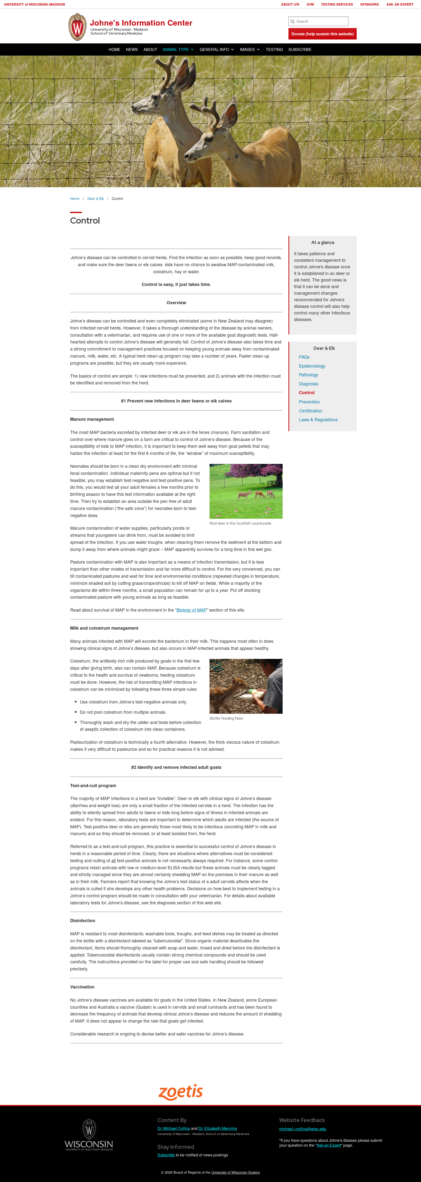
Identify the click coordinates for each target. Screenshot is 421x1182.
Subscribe (166, 1155)
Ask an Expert (399, 4)
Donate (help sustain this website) (322, 34)
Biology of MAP (192, 609)
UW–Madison (34, 4)
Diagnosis (308, 383)
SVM (310, 4)
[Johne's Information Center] (77, 26)
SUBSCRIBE (300, 49)
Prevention (309, 401)
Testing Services (337, 4)
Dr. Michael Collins (173, 1128)
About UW (290, 4)
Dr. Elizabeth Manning (218, 1128)
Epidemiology (312, 365)
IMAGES (247, 49)
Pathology (308, 374)
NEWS (132, 49)
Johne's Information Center (141, 22)
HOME (114, 49)
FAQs (304, 356)
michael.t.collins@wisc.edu (302, 1129)
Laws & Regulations (318, 419)
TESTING (274, 49)
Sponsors (369, 4)
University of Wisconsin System (235, 1172)
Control (307, 392)
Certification (310, 410)
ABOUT (150, 49)
